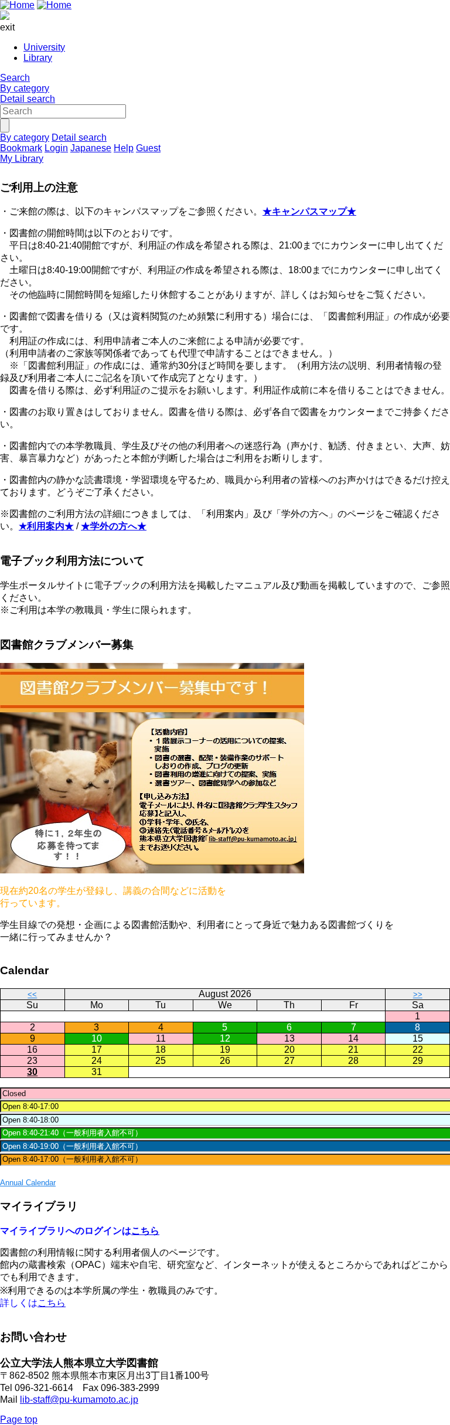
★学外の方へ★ (113, 526)
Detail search (27, 99)
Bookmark (21, 148)
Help (124, 148)
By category (24, 88)
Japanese (90, 148)
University (44, 47)
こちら (145, 1231)
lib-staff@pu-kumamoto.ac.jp (79, 1399)
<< (32, 994)
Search (15, 78)
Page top (19, 1419)
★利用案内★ (46, 526)
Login (56, 148)
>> (417, 994)
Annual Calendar (28, 1182)
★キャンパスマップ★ (309, 211)
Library (37, 58)
